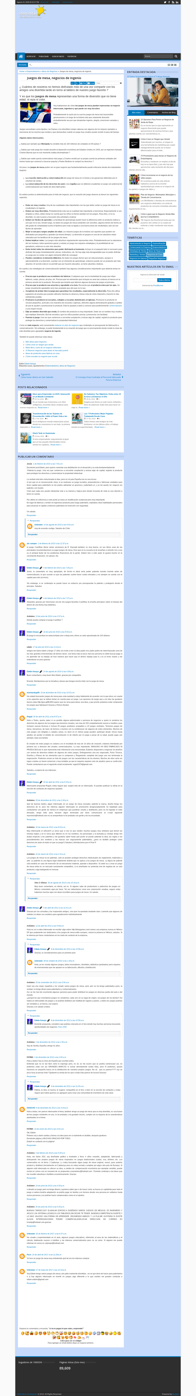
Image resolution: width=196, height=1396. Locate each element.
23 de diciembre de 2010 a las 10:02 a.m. (58, 693)
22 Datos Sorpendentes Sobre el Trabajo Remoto (148, 76)
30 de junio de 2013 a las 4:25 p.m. (50, 1207)
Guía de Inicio (58, 56)
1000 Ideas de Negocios (27, 1394)
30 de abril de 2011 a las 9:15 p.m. (57, 782)
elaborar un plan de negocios (67, 325)
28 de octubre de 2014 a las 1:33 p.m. (59, 961)
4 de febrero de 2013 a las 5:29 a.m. (50, 1153)
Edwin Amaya (30, 364)
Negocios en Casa (155, 255)
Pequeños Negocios (157, 258)
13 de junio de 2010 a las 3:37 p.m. (50, 616)
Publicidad (55, 2)
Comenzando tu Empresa (140, 247)
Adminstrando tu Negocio (140, 243)
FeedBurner (158, 285)
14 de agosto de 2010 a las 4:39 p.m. (58, 671)
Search (175, 56)
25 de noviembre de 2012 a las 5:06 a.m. (52, 982)
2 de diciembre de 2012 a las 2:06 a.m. (50, 1057)
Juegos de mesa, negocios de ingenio (54, 78)
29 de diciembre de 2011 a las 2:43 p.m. (52, 800)
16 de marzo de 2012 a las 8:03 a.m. (51, 827)
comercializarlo (115, 306)
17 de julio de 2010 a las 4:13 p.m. (47, 647)
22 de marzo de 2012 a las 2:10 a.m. (51, 854)
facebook (169, 2)
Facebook (72, 56)
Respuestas (35, 521)
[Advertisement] (122, 28)
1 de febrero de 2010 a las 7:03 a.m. (48, 464)
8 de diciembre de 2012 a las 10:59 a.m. (67, 1020)
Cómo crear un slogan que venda (39, 345)
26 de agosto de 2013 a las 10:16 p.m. (63, 883)
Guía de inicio (67, 2)
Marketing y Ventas (137, 255)
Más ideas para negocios (36, 342)
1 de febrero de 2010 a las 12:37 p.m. (53, 543)
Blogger (175, 1394)
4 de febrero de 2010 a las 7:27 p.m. (58, 598)
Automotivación (159, 243)
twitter (165, 2)
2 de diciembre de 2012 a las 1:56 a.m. (52, 1042)
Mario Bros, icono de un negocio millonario (43, 348)
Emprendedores (52, 366)
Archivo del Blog (169, 112)
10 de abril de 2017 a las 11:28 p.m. (47, 1255)
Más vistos (136, 112)
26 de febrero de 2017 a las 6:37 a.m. (51, 1234)
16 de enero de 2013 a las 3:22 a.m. (49, 1129)
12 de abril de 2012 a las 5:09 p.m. (50, 926)
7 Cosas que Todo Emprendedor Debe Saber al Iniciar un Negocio (62, 64)
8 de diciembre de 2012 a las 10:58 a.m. (67, 949)
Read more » (43, 408)
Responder (31, 515)
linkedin (177, 2)
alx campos (32, 543)
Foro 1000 (62, 1027)
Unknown (38, 525)
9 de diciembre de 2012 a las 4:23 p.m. (52, 1108)
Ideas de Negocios (67, 366)
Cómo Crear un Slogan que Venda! (155, 139)
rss (173, 2)
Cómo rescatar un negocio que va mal (41, 356)
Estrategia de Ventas (138, 251)
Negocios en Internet (138, 258)
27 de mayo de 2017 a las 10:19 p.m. (51, 1270)
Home (21, 56)
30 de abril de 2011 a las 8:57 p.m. (47, 717)
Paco (29, 1255)
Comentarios (152, 112)
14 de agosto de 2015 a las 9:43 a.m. (58, 525)
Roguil (29, 717)
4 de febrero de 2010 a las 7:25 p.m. (58, 568)
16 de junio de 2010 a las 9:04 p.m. (57, 632)
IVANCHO (31, 1108)
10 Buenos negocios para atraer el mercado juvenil (47, 350)
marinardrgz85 (33, 693)
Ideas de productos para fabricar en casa (43, 353)
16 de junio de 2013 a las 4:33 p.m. (50, 1186)
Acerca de (44, 2)
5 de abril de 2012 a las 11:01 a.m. (57, 908)
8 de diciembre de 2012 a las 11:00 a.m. (67, 1086)
